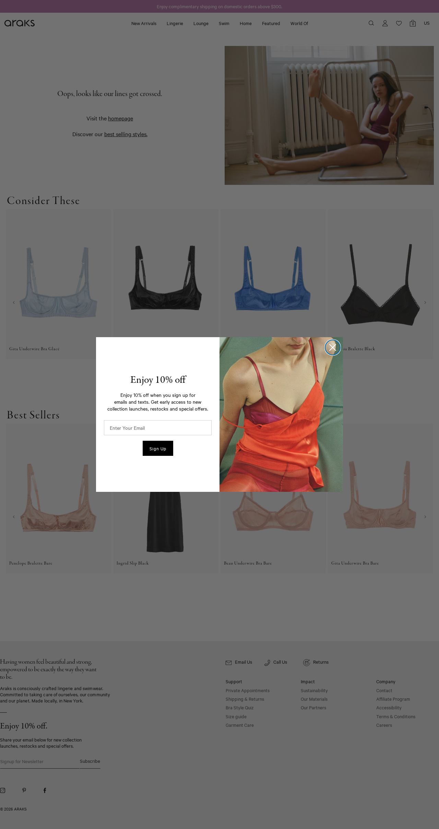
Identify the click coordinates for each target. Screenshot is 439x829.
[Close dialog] (332, 347)
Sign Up (158, 448)
